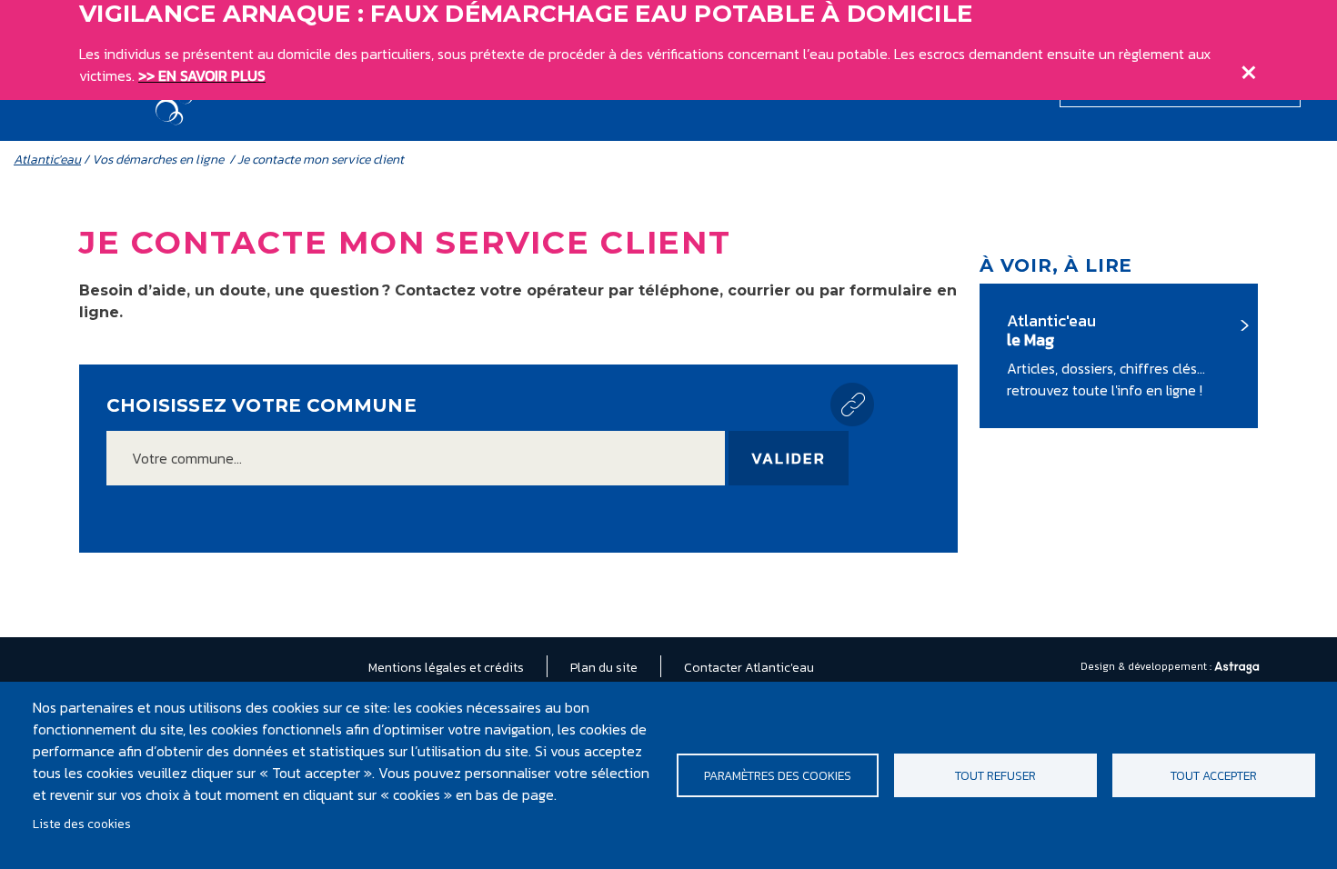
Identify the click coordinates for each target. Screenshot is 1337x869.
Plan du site (604, 667)
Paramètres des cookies (777, 775)
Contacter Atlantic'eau (749, 667)
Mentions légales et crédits (446, 667)
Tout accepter (1214, 775)
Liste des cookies (82, 823)
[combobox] (415, 458)
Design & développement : (1147, 666)
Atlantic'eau (47, 159)
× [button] (1249, 68)
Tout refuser (995, 775)
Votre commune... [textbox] (187, 458)
